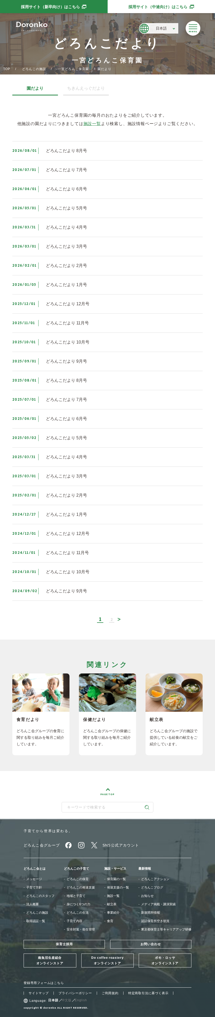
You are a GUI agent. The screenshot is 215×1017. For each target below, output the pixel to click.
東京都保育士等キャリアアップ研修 (166, 929)
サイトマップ (39, 993)
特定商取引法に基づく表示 (148, 993)
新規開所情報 (150, 912)
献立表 (111, 904)
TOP (6, 69)
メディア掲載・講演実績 (158, 904)
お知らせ (147, 896)
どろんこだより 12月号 (67, 304)
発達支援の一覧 (118, 887)
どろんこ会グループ (42, 845)
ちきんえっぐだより (86, 88)
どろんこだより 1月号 (66, 284)
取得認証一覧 (35, 921)
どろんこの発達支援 (81, 887)
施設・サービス (115, 868)
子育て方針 (34, 887)
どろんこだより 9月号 (66, 361)
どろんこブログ (152, 887)
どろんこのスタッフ (40, 896)
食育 (110, 921)
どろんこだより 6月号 (66, 189)
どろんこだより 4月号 (66, 227)
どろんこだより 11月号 (67, 323)
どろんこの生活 (78, 912)
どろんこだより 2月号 (66, 265)
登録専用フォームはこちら (44, 983)
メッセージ (34, 879)
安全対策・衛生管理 (81, 929)
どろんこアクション (155, 879)
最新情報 (144, 868)
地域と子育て (76, 896)
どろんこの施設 (34, 69)
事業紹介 (113, 912)
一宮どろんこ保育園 (73, 69)
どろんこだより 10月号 (67, 342)
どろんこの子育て (76, 868)
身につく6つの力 (78, 904)
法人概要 (32, 904)
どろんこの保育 (78, 879)
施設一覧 (92, 123)
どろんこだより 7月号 (66, 170)
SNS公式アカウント (121, 845)
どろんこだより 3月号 (66, 246)
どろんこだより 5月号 (66, 208)
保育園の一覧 (116, 879)
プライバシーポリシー (75, 993)
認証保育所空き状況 (155, 921)
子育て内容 (74, 921)
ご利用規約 (110, 993)
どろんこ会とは (35, 868)
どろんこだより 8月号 (66, 150)
